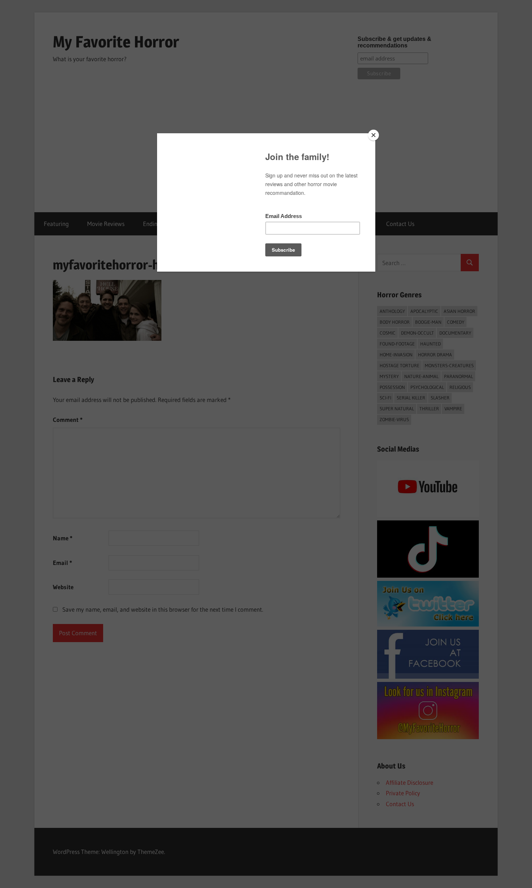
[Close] (373, 135)
